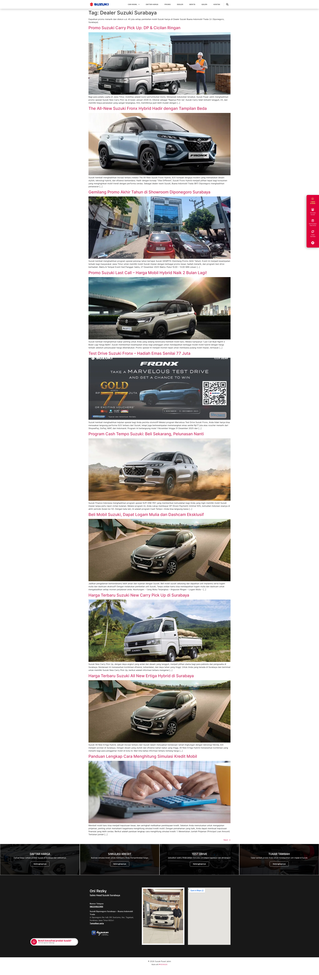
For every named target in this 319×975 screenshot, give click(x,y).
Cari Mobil (132, 4)
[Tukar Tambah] (313, 231)
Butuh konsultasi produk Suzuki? (55, 940)
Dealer (180, 4)
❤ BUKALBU (163, 964)
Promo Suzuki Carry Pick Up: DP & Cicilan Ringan (134, 27)
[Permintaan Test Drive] (313, 220)
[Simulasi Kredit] (313, 209)
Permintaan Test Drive (313, 224)
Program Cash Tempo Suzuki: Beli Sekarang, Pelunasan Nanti (146, 433)
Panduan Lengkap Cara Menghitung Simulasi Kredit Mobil (142, 756)
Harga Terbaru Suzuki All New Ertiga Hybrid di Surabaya (141, 675)
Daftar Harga (152, 4)
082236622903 (96, 906)
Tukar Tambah (313, 235)
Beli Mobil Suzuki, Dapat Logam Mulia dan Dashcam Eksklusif (146, 514)
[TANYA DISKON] (313, 199)
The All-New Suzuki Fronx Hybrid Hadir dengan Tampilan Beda (147, 108)
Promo (167, 4)
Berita (192, 4)
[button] (227, 4)
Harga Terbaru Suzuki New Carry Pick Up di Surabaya (138, 595)
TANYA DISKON (312, 203)
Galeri (204, 4)
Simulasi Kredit (313, 214)
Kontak (216, 4)
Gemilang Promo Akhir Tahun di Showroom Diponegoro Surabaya (149, 192)
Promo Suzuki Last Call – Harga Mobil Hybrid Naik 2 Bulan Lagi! (147, 272)
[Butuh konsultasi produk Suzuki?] (34, 942)
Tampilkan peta (97, 923)
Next (227, 840)
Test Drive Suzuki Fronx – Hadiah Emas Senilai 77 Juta (139, 353)
